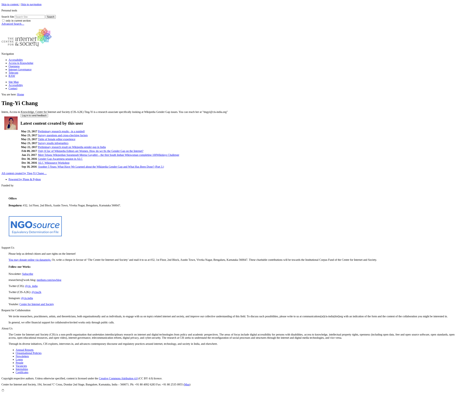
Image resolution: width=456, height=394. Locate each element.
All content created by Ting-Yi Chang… (24, 173)
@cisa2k (36, 292)
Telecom (13, 72)
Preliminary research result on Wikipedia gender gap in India (72, 147)
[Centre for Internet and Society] (27, 47)
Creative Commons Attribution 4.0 (118, 378)
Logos (19, 359)
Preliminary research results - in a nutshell (61, 131)
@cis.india (27, 298)
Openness (14, 66)
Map (187, 384)
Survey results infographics (53, 143)
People (19, 362)
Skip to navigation (31, 4)
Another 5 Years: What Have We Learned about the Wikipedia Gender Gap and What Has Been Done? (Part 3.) (101, 166)
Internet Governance (20, 69)
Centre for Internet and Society (36, 304)
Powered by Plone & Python (25, 179)
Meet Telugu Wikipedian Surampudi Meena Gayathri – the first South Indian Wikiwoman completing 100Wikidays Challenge (108, 154)
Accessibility (16, 59)
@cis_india (31, 286)
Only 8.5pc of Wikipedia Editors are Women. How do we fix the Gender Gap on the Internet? (90, 150)
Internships (22, 369)
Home (20, 94)
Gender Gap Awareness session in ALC (60, 158)
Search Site (7, 16)
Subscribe (27, 273)
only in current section (18, 20)
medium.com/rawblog (49, 279)
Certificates (22, 372)
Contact (13, 88)
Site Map (14, 81)
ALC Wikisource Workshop (53, 162)
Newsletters (22, 356)
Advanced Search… (12, 23)
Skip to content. (10, 4)
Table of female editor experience (56, 139)
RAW (12, 75)
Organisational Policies (29, 353)
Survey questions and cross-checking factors (63, 135)
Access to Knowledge (21, 63)
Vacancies (21, 365)
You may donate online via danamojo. (30, 259)
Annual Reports (24, 349)
